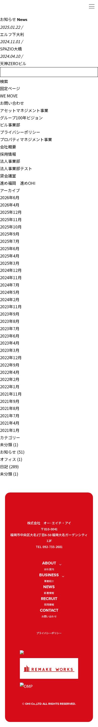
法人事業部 (10, 161)
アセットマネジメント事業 (24, 110)
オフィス (8, 459)
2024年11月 (11, 277)
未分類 (6, 445)
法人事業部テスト (16, 168)
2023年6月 (9, 336)
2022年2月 (9, 379)
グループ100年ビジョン (21, 118)
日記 (4, 466)
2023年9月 (9, 314)
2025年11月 (11, 219)
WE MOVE (9, 96)
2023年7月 (9, 328)
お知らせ (8, 452)
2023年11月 (11, 306)
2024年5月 (9, 292)
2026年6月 (9, 197)
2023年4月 (9, 343)
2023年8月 (9, 321)
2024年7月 (9, 285)
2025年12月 (11, 212)
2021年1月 (9, 430)
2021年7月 (9, 415)
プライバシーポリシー (20, 132)
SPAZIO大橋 (11, 49)
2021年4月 (9, 423)
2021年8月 (9, 408)
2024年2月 (9, 299)
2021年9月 (9, 401)
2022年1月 (9, 386)
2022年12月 (11, 357)
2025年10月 (11, 227)
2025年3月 (9, 263)
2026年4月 (9, 205)
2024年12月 (11, 270)
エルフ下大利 (12, 34)
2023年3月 (9, 350)
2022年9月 (9, 365)
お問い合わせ (12, 103)
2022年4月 (9, 372)
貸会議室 (8, 176)
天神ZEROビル (13, 63)
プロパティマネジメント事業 (26, 139)
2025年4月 (9, 256)
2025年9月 (9, 234)
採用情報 (8, 154)
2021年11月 (11, 394)
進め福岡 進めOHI (17, 183)
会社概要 (8, 147)
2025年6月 (9, 248)
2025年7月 (9, 241)
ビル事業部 (10, 125)
